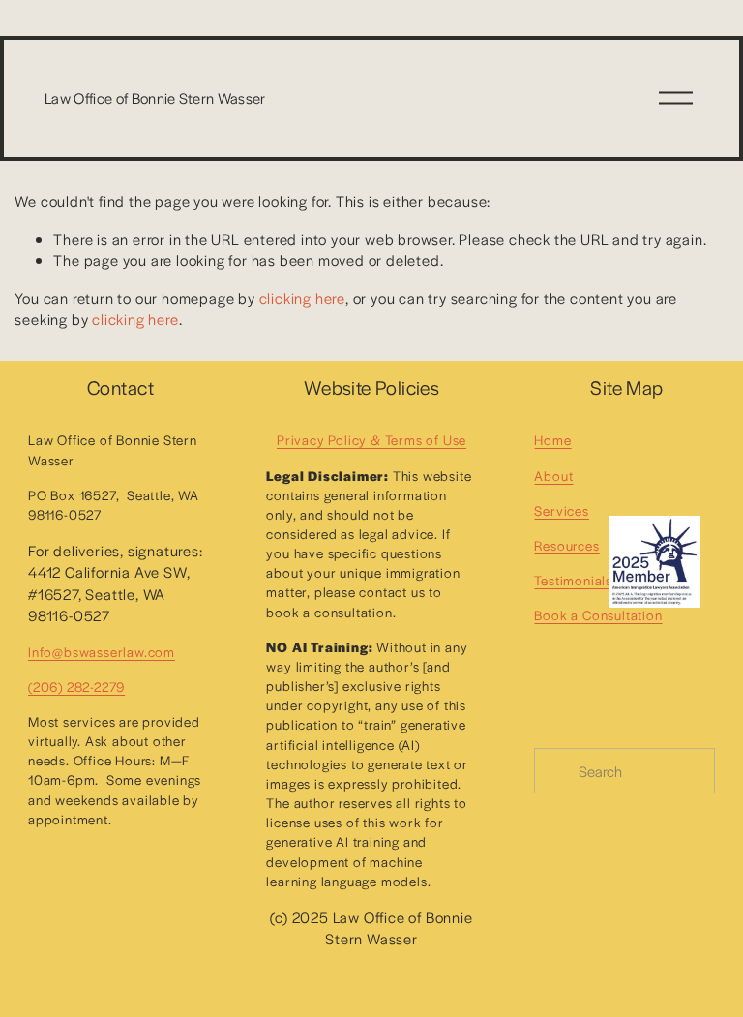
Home (552, 440)
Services (561, 510)
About (553, 475)
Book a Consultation (598, 615)
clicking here (302, 297)
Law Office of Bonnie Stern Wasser (155, 97)
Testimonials (573, 580)
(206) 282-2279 (76, 686)
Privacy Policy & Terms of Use (371, 440)
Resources (566, 545)
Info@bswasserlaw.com (101, 652)
